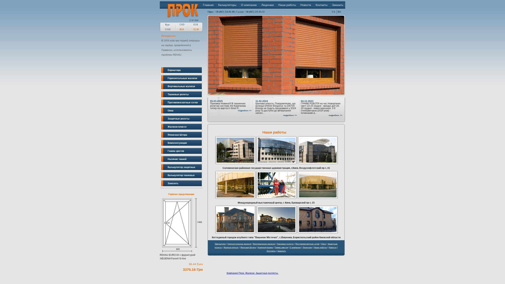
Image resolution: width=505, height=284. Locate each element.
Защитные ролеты (178, 118)
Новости (305, 5)
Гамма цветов (176, 151)
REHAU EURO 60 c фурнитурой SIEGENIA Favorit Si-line (181, 232)
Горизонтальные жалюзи (182, 78)
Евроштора (174, 70)
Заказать (337, 5)
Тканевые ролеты (178, 94)
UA (333, 11)
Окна (170, 110)
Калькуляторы (227, 5)
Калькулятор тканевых (181, 175)
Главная (208, 5)
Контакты (321, 5)
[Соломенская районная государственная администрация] (235, 163)
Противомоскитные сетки (183, 102)
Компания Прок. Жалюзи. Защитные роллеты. (253, 273)
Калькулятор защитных (181, 167)
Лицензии (267, 5)
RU (339, 11)
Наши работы (287, 5)
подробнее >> (245, 110)
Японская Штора (177, 135)
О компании (249, 5)
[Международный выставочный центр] (235, 198)
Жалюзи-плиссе (177, 126)
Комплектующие (177, 143)
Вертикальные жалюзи (181, 86)
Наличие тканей (177, 159)
